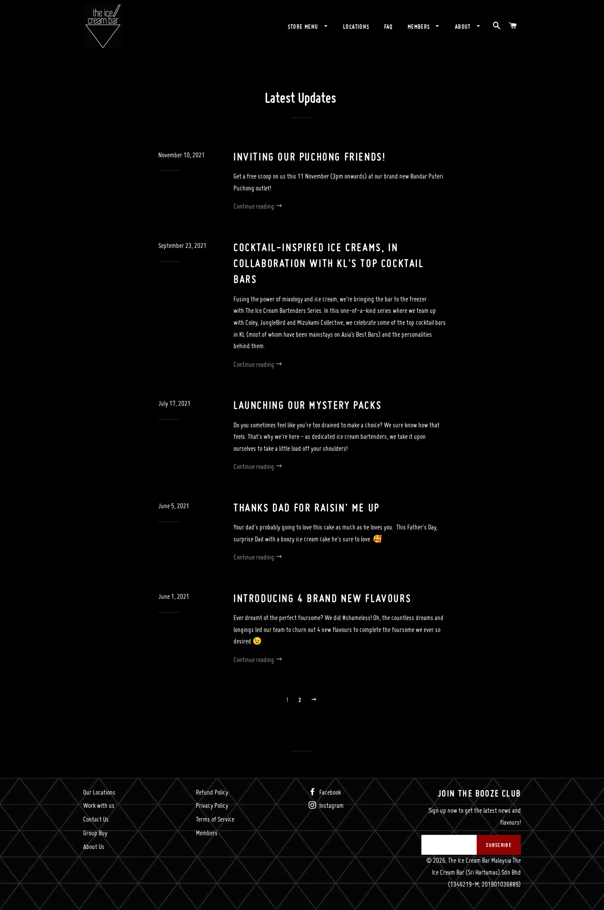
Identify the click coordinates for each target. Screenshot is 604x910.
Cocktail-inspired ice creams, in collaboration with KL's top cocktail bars (328, 263)
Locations (356, 26)
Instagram (331, 805)
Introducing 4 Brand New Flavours (322, 598)
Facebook (329, 792)
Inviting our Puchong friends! (309, 156)
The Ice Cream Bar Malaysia (479, 860)
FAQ (388, 26)
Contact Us (96, 819)
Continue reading (254, 206)
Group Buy (95, 833)
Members (420, 26)
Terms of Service (215, 819)
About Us (93, 846)
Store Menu (304, 26)
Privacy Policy (212, 805)
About (464, 26)
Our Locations (99, 792)
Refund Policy (212, 792)
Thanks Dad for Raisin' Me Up (306, 507)
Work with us (99, 805)
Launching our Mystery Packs (307, 405)
